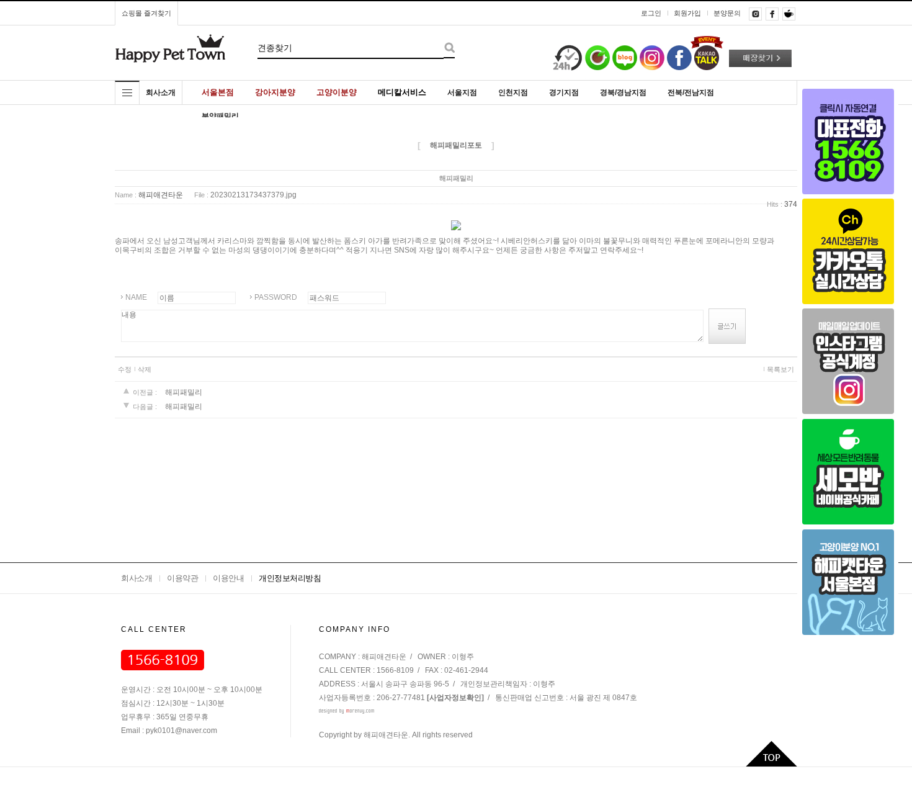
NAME (136, 297)
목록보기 (780, 369)
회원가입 (687, 13)
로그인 (651, 13)
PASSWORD (275, 297)
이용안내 (228, 578)
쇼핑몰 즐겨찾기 (146, 13)
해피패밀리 (183, 392)
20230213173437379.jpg (253, 195)
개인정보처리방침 (290, 578)
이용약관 (182, 578)
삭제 (144, 369)
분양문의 (727, 13)
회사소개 (136, 578)
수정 (125, 369)
